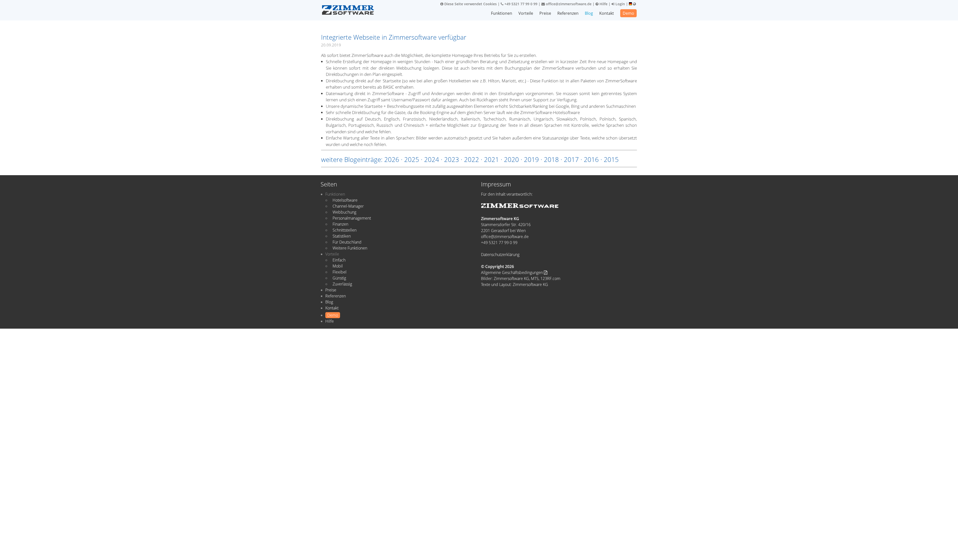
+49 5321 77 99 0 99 (520, 3)
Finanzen (340, 224)
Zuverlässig (342, 284)
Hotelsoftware (345, 200)
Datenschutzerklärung (500, 254)
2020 (511, 159)
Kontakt (606, 13)
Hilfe (603, 3)
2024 (431, 159)
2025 (411, 159)
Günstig (339, 278)
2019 (531, 159)
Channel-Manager (348, 206)
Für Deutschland (347, 242)
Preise (545, 13)
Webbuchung (344, 212)
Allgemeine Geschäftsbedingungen (512, 272)
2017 (571, 159)
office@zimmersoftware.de (568, 3)
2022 (471, 159)
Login (619, 3)
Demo (628, 13)
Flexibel (340, 272)
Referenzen (568, 13)
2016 (591, 159)
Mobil (338, 266)
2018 (551, 159)
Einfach (339, 260)
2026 (391, 159)
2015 (611, 159)
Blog (589, 13)
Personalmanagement (352, 218)
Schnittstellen (345, 230)
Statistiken (342, 236)
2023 (451, 159)
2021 (491, 159)
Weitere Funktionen (350, 248)
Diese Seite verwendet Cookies (470, 3)
